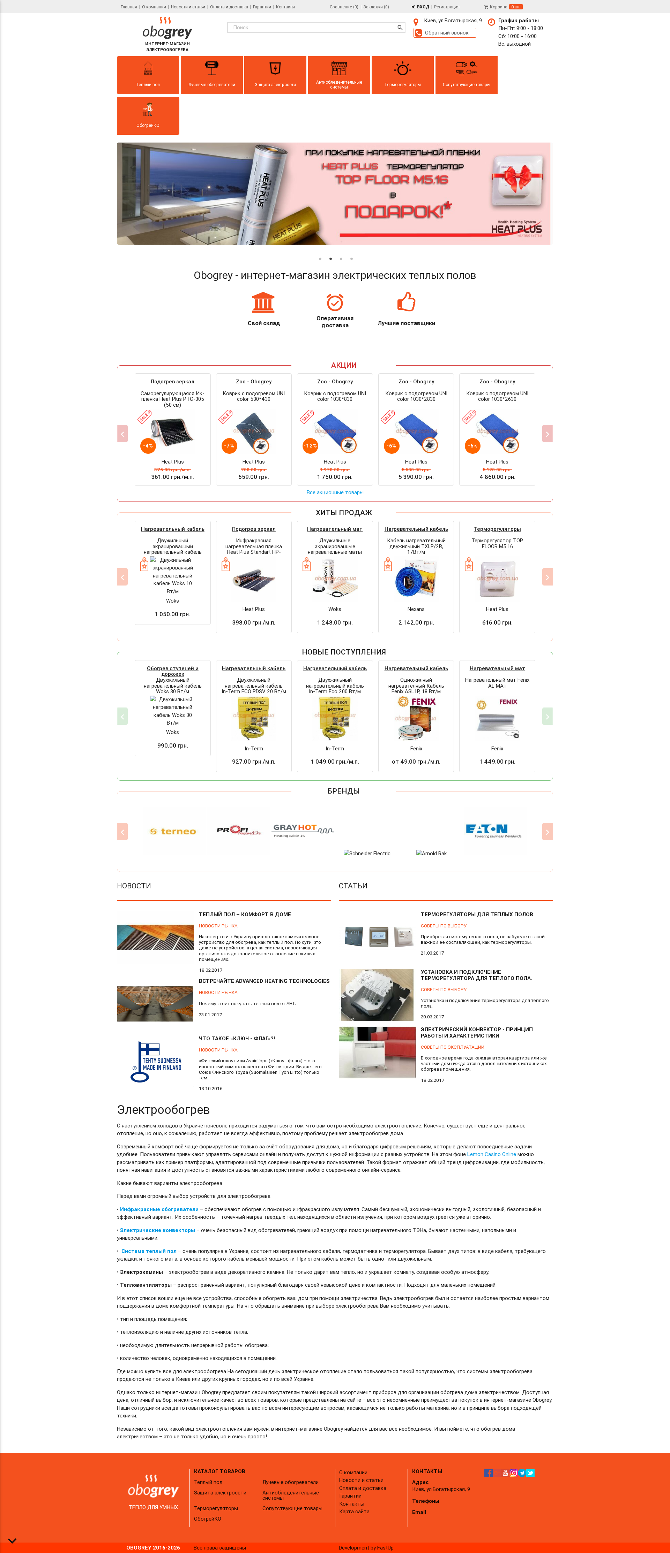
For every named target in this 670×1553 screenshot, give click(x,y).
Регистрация (447, 6)
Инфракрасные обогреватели (159, 1209)
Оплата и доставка (229, 6)
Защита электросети (220, 1492)
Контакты (285, 6)
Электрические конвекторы (157, 1230)
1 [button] (319, 250)
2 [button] (329, 250)
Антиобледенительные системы (290, 1495)
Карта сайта (354, 1511)
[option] (335, 195)
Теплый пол (208, 1482)
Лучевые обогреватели (290, 1482)
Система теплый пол (149, 1251)
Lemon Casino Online (491, 1154)
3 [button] (340, 250)
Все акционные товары (335, 492)
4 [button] (350, 250)
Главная (129, 6)
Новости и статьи (188, 6)
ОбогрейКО (207, 1518)
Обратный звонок (447, 32)
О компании (154, 6)
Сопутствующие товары (292, 1508)
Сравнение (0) (344, 6)
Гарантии (262, 6)
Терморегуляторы (216, 1508)
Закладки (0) (376, 6)
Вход (423, 6)
